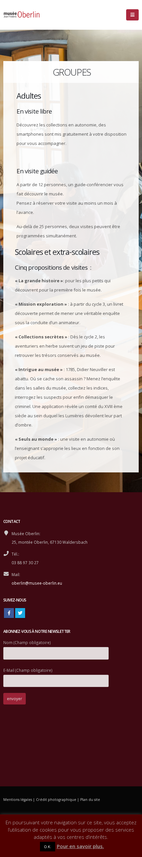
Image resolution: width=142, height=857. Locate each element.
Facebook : (9, 613)
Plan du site (90, 799)
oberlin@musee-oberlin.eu (37, 583)
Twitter (20, 613)
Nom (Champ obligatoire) (27, 642)
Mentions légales (17, 799)
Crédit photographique (56, 799)
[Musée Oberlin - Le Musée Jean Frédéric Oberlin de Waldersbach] (21, 15)
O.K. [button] (47, 846)
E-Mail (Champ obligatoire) (28, 670)
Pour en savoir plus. (80, 846)
